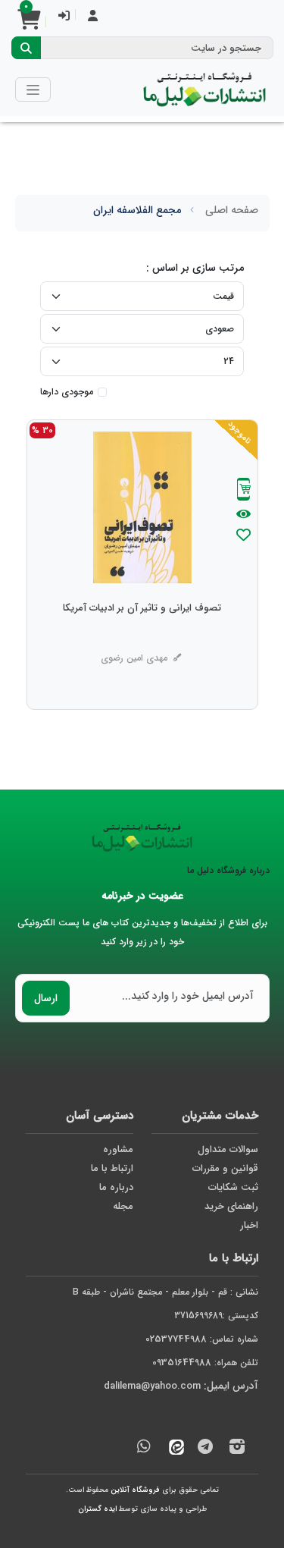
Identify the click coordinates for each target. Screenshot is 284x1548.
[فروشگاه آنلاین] (204, 89)
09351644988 (181, 1363)
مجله (123, 1206)
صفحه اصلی (231, 210)
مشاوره (118, 1149)
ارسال (46, 998)
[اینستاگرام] (237, 1449)
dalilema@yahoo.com (152, 1386)
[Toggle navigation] (33, 89)
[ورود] (64, 17)
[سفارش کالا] (244, 491)
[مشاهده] (243, 515)
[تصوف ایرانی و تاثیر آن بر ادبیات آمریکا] (142, 638)
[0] (28, 24)
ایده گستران (97, 1509)
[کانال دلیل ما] (205, 1449)
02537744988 (176, 1339)
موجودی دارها (66, 392)
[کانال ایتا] (172, 1449)
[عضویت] (93, 17)
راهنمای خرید (231, 1206)
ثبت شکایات (233, 1187)
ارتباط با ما (112, 1168)
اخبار (249, 1225)
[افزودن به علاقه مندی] (244, 537)
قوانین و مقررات (225, 1168)
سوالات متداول (228, 1149)
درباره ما (116, 1187)
